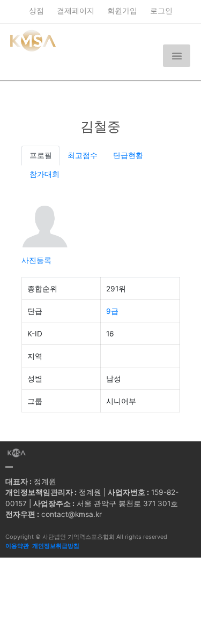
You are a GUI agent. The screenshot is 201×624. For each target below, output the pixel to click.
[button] (176, 55)
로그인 (161, 10)
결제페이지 (75, 10)
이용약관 (17, 546)
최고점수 (83, 155)
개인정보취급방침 (55, 546)
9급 (112, 311)
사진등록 (36, 260)
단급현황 (128, 155)
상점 (36, 10)
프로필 (40, 155)
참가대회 (44, 174)
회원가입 (122, 10)
